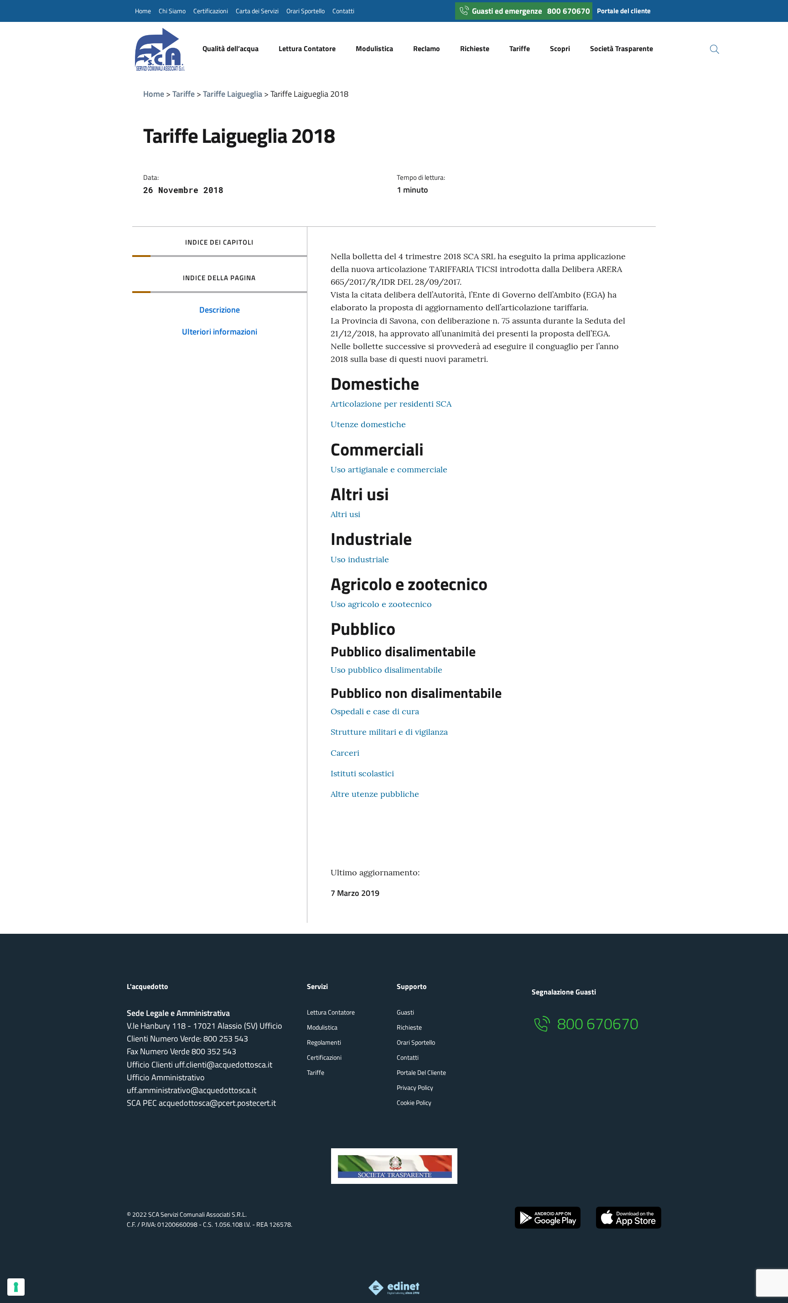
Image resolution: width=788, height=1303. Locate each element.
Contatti (343, 11)
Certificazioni (210, 11)
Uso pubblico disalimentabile (386, 670)
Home (143, 11)
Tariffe (183, 94)
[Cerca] (709, 49)
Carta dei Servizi (257, 11)
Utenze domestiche (368, 424)
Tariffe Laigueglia (232, 94)
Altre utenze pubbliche (375, 794)
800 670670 (568, 11)
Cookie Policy (414, 1102)
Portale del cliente (624, 10)
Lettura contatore (331, 1012)
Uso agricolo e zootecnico (381, 604)
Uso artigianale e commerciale (389, 469)
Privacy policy (415, 1087)
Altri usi (345, 514)
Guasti (405, 1012)
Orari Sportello (305, 11)
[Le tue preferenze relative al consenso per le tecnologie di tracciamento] (16, 1287)
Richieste (409, 1027)
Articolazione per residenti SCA (391, 403)
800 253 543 (225, 1038)
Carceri (345, 753)
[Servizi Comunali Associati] (169, 49)
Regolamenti (324, 1042)
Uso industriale (360, 559)
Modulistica (322, 1027)
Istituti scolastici (362, 773)
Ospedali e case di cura (375, 711)
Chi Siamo (172, 11)
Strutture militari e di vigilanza (389, 732)
